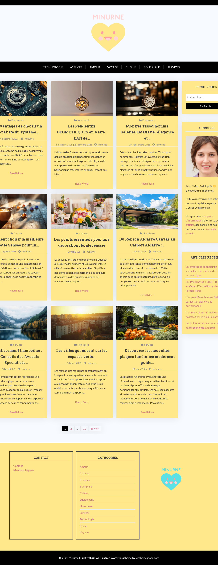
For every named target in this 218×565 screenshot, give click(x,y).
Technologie (53, 67)
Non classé (83, 120)
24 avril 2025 (139, 251)
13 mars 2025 (74, 363)
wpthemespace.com (147, 557)
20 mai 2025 (74, 251)
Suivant (95, 428)
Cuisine (131, 67)
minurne (29, 138)
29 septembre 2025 (139, 144)
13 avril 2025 (8, 368)
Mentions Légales (23, 470)
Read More (16, 173)
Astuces (76, 67)
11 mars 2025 (140, 368)
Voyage (112, 67)
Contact (18, 465)
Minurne (74, 557)
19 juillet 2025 (8, 251)
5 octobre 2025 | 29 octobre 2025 (74, 144)
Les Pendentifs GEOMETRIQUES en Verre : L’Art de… (81, 132)
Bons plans (152, 67)
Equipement (17, 120)
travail (83, 525)
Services (174, 67)
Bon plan (85, 480)
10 (84, 428)
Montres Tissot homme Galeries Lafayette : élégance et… (147, 132)
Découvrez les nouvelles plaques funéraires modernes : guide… (147, 356)
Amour (94, 67)
